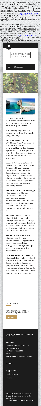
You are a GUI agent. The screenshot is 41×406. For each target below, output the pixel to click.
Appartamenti (12, 370)
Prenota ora (11, 317)
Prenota (10, 378)
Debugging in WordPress (27, 13)
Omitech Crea (10, 398)
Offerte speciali (12, 374)
